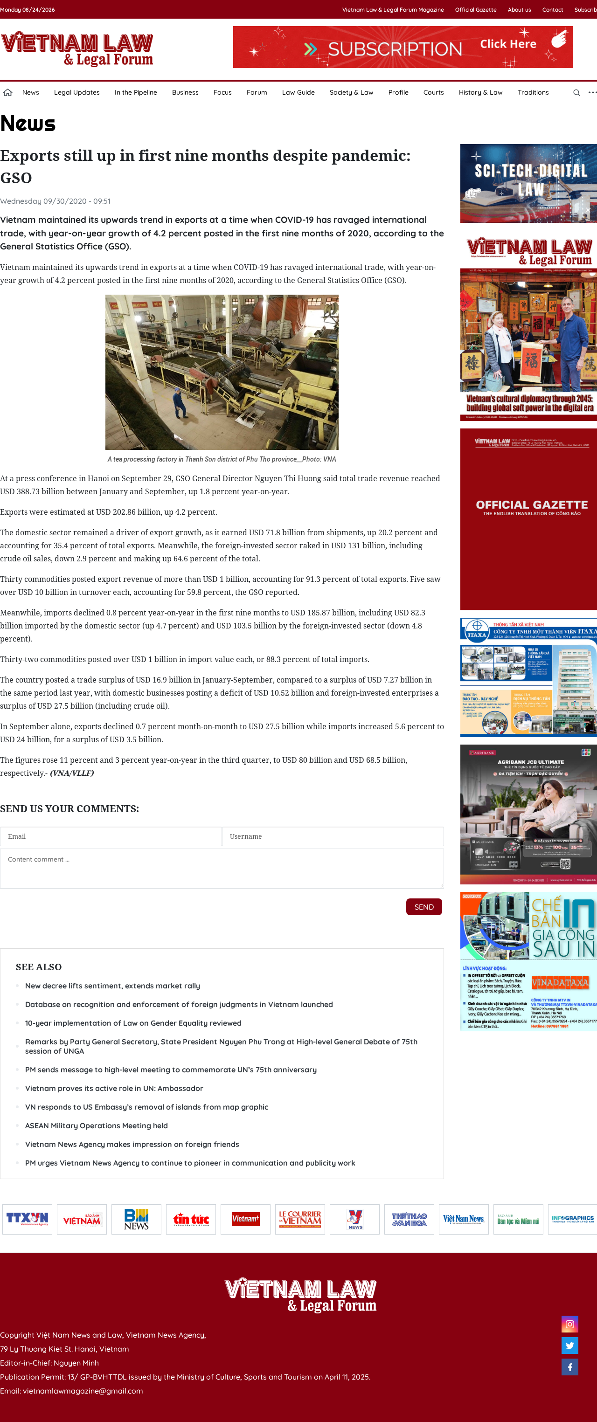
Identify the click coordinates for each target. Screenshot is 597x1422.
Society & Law (352, 92)
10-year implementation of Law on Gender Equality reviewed (133, 1023)
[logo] (300, 1295)
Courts (433, 92)
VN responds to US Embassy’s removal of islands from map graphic (146, 1106)
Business (185, 92)
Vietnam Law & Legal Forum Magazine (393, 9)
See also (39, 966)
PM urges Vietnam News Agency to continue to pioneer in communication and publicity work (190, 1162)
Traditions (533, 92)
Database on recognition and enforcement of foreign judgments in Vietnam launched (179, 1004)
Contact (552, 9)
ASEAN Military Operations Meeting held (96, 1125)
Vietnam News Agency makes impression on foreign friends (132, 1144)
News (30, 92)
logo (77, 49)
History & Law (481, 92)
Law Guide (298, 92)
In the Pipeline (136, 92)
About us (519, 9)
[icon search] (576, 92)
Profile (399, 92)
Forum (257, 92)
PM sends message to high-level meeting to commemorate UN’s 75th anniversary (171, 1069)
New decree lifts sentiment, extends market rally (112, 985)
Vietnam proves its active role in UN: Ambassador (114, 1088)
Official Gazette (476, 9)
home (7, 92)
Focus (223, 92)
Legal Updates (77, 92)
